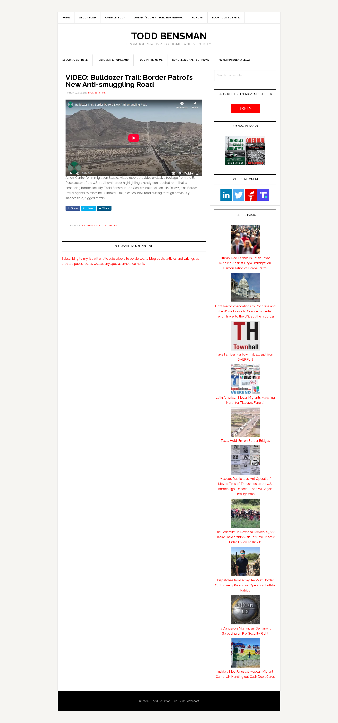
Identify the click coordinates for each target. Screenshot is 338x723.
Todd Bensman (169, 36)
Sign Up (245, 108)
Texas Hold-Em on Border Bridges (245, 441)
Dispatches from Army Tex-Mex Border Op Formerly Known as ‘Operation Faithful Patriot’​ (245, 585)
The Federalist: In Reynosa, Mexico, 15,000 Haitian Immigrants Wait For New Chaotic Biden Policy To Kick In (245, 537)
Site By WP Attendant (186, 701)
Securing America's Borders (99, 225)
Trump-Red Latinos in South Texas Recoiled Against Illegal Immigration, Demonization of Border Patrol (245, 263)
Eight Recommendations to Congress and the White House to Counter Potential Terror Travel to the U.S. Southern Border (245, 311)
